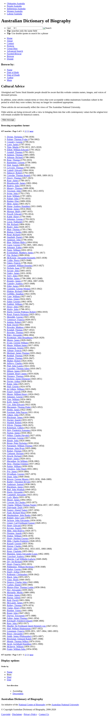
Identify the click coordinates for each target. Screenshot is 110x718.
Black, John (12, 577)
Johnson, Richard (15, 157)
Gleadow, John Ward (16, 469)
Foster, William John (16, 649)
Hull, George (13, 386)
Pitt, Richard (13, 224)
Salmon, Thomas (15, 358)
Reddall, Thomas (15, 355)
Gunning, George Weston (19, 288)
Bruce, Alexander (15, 633)
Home (9, 38)
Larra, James (13, 144)
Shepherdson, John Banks (19, 515)
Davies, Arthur (14, 381)
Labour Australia (14, 14)
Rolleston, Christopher (17, 574)
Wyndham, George (16, 474)
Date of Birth (13, 72)
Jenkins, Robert (14, 322)
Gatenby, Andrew (15, 283)
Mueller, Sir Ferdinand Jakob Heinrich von (26, 626)
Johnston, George (15, 219)
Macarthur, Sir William (17, 461)
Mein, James (13, 204)
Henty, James (13, 458)
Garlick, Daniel (14, 585)
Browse (10, 56)
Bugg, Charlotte (14, 551)
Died (9, 677)
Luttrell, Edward (14, 170)
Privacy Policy (30, 714)
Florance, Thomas (15, 376)
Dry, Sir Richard (14, 561)
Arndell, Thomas (15, 152)
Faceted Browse (14, 53)
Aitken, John (13, 415)
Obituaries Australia (16, 3)
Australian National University (65, 704)
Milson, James (13, 371)
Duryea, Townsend (16, 615)
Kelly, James (13, 402)
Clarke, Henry (13, 608)
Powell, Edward (14, 214)
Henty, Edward (14, 525)
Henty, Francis (14, 564)
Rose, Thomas (13, 160)
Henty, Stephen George (18, 538)
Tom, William (13, 399)
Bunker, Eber (13, 201)
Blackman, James (15, 417)
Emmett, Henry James (17, 373)
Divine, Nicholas (15, 137)
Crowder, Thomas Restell (19, 175)
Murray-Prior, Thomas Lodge (20, 587)
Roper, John (12, 613)
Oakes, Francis (14, 263)
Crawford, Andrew (16, 556)
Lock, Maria (13, 497)
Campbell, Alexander (17, 494)
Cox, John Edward (15, 404)
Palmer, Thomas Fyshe (17, 139)
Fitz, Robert (12, 255)
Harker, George (14, 569)
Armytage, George (15, 438)
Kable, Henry (13, 216)
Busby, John (13, 227)
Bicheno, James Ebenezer (19, 379)
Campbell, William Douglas (20, 265)
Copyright (5, 714)
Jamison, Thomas (15, 155)
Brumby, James (14, 281)
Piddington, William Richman (20, 567)
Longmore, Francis (16, 631)
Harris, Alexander (15, 492)
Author (10, 77)
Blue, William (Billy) (16, 242)
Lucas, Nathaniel (15, 222)
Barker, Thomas (14, 451)
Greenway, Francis (15, 319)
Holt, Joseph (13, 165)
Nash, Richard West (16, 512)
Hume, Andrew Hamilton (19, 206)
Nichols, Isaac (13, 268)
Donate (10, 59)
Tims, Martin (13, 147)
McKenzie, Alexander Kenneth (21, 258)
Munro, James (13, 340)
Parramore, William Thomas (20, 446)
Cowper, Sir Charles (16, 502)
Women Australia (14, 11)
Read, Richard (13, 234)
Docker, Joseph (14, 420)
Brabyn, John (13, 186)
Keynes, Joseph (14, 528)
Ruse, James (13, 180)
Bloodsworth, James (16, 183)
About (10, 41)
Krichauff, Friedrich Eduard (20, 621)
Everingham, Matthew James (20, 252)
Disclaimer (17, 714)
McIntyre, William (15, 646)
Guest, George (14, 245)
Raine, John (12, 384)
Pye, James (12, 471)
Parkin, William (14, 466)
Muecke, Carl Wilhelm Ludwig (21, 559)
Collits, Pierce (13, 260)
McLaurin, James (15, 603)
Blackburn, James (15, 487)
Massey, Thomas (15, 188)
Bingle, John (13, 440)
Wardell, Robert (14, 422)
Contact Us (44, 714)
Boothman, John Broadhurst (20, 337)
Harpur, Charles (14, 546)
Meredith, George (15, 317)
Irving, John (12, 193)
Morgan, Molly (14, 211)
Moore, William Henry (17, 394)
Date (9, 680)
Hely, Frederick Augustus (19, 430)
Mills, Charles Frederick (18, 541)
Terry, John (12, 276)
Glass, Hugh (13, 579)
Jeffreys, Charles (14, 363)
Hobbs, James (13, 409)
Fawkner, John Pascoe (17, 412)
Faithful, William (15, 304)
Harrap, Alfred (14, 597)
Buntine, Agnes (14, 610)
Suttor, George (14, 301)
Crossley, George (15, 142)
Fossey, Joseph (14, 391)
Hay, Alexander (14, 590)
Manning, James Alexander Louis (22, 554)
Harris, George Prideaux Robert (21, 312)
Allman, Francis (14, 350)
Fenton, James (13, 595)
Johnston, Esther (14, 247)
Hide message (8, 120)
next (31, 131)
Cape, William (13, 296)
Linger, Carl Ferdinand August (21, 523)
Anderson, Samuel (15, 484)
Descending (18, 693)
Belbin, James (13, 278)
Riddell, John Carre (16, 518)
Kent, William (13, 196)
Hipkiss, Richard (15, 291)
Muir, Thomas (13, 229)
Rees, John (12, 623)
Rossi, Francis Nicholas (18, 314)
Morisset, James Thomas (18, 353)
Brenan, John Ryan (16, 448)
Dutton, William (14, 536)
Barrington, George (16, 162)
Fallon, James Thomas (17, 618)
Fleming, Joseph (14, 533)
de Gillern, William (16, 389)
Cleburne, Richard (15, 453)
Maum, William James (17, 345)
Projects (10, 46)
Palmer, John (13, 198)
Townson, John (14, 191)
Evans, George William (18, 343)
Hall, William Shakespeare (19, 628)
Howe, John (12, 307)
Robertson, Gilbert (15, 428)
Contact (10, 43)
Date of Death (13, 75)
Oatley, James (13, 273)
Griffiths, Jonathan (15, 294)
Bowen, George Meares (18, 479)
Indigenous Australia (16, 8)
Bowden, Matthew (15, 327)
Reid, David (12, 325)
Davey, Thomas (14, 178)
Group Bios (12, 48)
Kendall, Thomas (15, 330)
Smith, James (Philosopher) (19, 636)
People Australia (14, 6)
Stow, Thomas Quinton (18, 464)
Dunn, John (12, 476)
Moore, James (13, 500)
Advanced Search (15, 51)
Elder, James (13, 286)
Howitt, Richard (14, 456)
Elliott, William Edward (18, 149)
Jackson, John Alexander (18, 520)
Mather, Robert (14, 361)
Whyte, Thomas (14, 425)
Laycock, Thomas (15, 167)
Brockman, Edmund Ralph (19, 639)
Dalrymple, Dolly (15, 507)
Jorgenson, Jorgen (15, 348)
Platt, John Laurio (15, 366)
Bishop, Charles (14, 232)
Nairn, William (14, 250)
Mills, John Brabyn (16, 530)
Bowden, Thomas (15, 332)
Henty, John (12, 549)
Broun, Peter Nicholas (17, 443)
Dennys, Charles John (17, 582)
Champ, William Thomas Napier (22, 505)
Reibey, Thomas (14, 605)
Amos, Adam (13, 299)
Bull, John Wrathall (16, 489)
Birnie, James (13, 209)
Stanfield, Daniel (15, 237)
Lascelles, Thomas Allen (18, 368)
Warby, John (13, 309)
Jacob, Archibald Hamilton (19, 644)
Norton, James (13, 433)
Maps (9, 80)
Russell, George (14, 543)
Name (9, 70)
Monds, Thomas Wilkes (18, 641)
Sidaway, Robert (14, 173)
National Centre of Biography (32, 704)
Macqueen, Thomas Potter (19, 407)
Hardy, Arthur (13, 572)
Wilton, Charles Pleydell (18, 435)
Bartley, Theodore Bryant (19, 482)
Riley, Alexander (15, 335)
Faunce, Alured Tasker (17, 510)
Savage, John (13, 270)
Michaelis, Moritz (15, 592)
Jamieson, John (14, 240)
